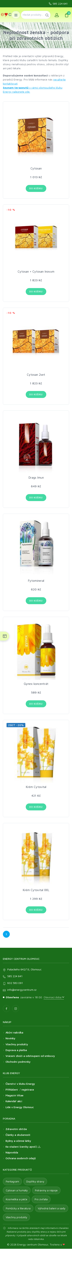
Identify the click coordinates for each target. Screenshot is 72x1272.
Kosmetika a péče (16, 1199)
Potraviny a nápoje (46, 1190)
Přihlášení (12, 1089)
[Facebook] (6, 1008)
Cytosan (36, 168)
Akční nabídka (14, 1032)
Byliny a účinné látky (18, 1140)
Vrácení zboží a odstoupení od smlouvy (30, 1055)
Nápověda (12, 1152)
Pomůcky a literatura (18, 1208)
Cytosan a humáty (17, 1190)
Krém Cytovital (36, 787)
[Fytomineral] (36, 547)
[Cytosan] (36, 134)
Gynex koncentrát (36, 683)
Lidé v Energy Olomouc (20, 1107)
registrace (28, 1089)
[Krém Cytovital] (36, 753)
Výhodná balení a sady (51, 1208)
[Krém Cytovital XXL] (36, 856)
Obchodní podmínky (18, 1061)
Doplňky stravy (35, 1181)
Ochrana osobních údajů (21, 1158)
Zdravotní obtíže (16, 1129)
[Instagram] (15, 1008)
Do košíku (36, 188)
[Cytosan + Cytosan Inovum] (36, 238)
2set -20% (16, 725)
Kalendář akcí (14, 1101)
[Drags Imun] (36, 444)
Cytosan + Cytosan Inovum (36, 271)
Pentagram (12, 1181)
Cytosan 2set (36, 374)
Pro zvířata (41, 1199)
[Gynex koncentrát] (36, 650)
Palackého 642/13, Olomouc (24, 969)
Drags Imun (36, 477)
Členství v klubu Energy (20, 1083)
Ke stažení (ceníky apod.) (22, 1146)
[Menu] (16, 15)
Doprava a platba (16, 1050)
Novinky (10, 1038)
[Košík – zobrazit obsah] (66, 15)
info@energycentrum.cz (21, 989)
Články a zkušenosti (18, 1134)
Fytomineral (36, 580)
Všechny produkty (17, 1044)
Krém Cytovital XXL (36, 890)
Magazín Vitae (14, 1095)
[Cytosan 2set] (36, 341)
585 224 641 (60, 3)
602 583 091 (15, 983)
